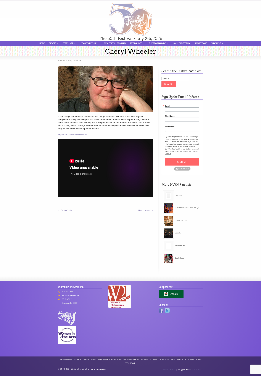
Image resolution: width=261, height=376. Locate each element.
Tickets (52, 43)
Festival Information (85, 360)
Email (167, 106)
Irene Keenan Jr (181, 245)
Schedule (181, 360)
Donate (174, 294)
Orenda (177, 233)
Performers (68, 43)
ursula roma (99, 369)
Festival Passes (149, 360)
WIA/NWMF (216, 43)
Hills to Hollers (145, 210)
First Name (170, 116)
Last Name (169, 126)
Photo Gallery (167, 360)
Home (42, 43)
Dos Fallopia (179, 258)
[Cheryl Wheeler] (105, 89)
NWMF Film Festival (182, 43)
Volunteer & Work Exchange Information (118, 360)
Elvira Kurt (178, 195)
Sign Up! (182, 162)
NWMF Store (201, 43)
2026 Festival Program (115, 43)
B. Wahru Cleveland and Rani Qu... (187, 208)
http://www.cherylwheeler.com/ (72, 134)
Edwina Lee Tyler (181, 220)
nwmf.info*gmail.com (70, 295)
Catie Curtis (65, 210)
